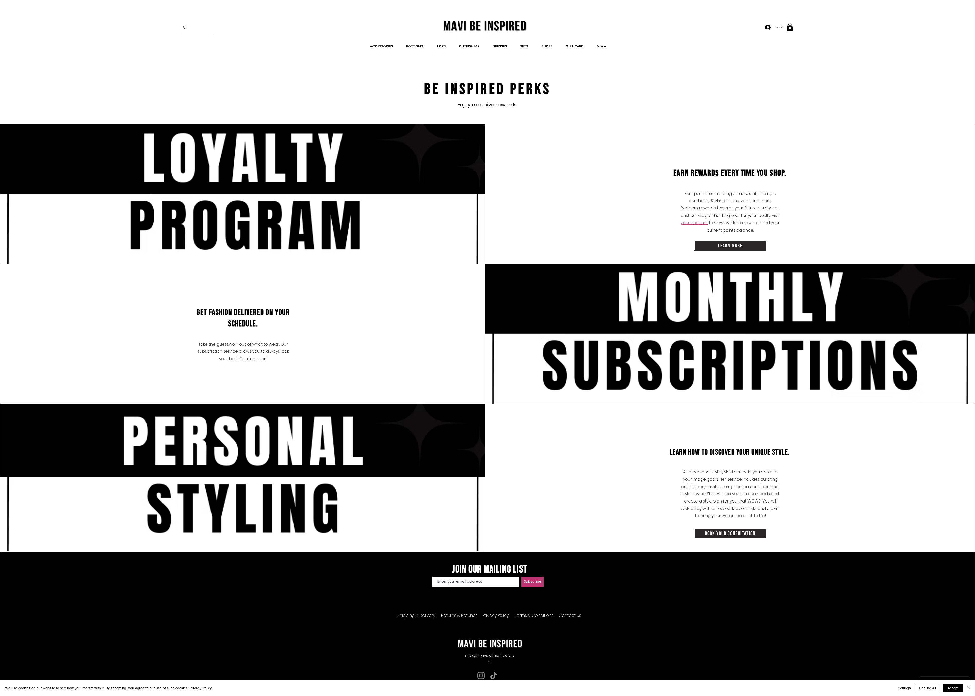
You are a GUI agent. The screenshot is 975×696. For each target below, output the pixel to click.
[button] (790, 27)
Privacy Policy (201, 687)
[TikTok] (493, 676)
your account (694, 223)
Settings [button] (904, 687)
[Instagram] (481, 676)
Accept (953, 687)
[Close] (969, 688)
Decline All (927, 687)
